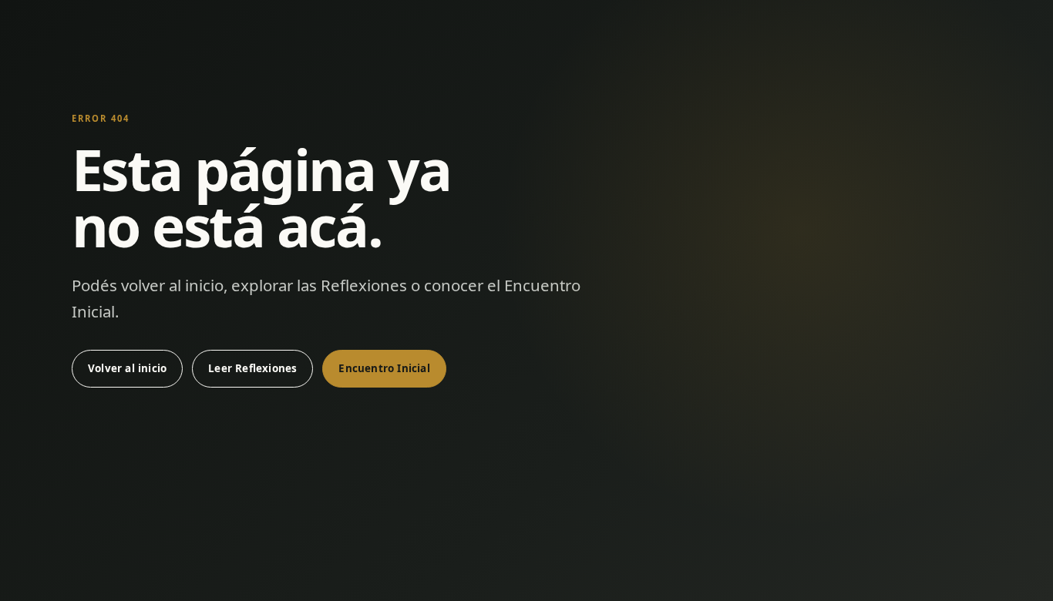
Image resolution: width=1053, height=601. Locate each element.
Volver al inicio (127, 368)
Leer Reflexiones (252, 368)
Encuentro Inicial (383, 368)
